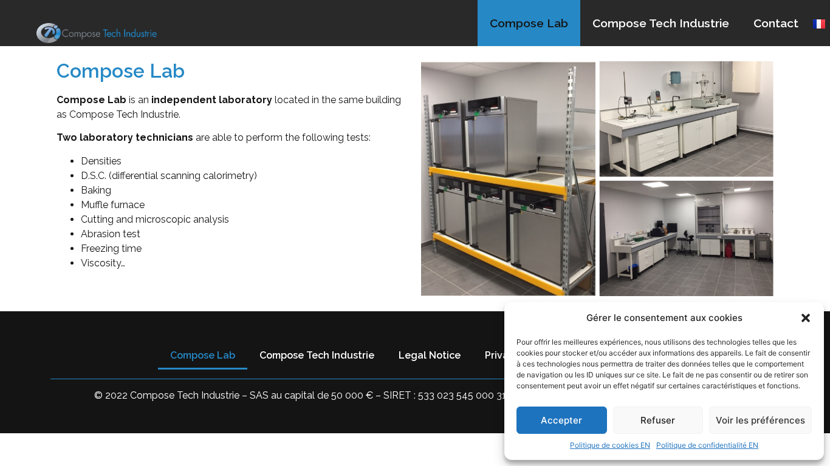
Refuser (657, 420)
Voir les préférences (760, 420)
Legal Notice (430, 355)
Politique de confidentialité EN (707, 445)
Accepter (561, 420)
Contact (775, 23)
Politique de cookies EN (610, 445)
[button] (806, 318)
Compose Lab (529, 23)
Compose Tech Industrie (660, 23)
